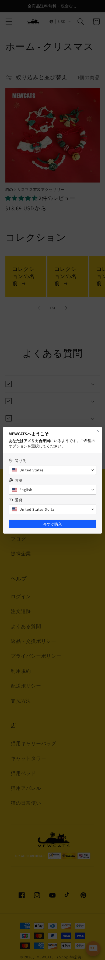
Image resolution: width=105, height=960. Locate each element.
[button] (52, 470)
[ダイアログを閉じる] (98, 431)
